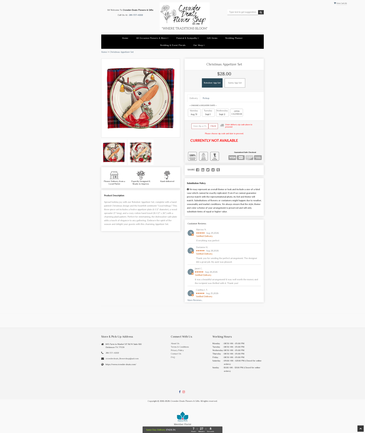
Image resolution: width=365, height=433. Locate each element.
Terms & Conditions (180, 347)
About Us (175, 343)
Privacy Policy (177, 350)
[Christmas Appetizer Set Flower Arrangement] (114, 152)
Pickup (206, 98)
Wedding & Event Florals (173, 45)
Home (125, 38)
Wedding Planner (234, 38)
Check (213, 126)
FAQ (173, 357)
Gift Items (212, 38)
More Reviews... (195, 300)
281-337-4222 (136, 15)
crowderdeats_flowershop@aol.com (122, 358)
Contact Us (176, 353)
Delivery (193, 98)
